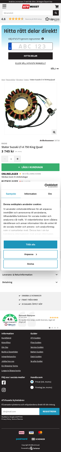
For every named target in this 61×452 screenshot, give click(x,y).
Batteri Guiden (36, 351)
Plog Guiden (35, 342)
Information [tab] (30, 194)
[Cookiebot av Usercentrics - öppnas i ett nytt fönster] (45, 185)
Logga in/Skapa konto (11, 370)
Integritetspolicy (8, 356)
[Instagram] (15, 390)
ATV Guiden (35, 338)
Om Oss (4, 347)
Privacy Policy (6, 419)
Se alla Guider (36, 361)
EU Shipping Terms (9, 365)
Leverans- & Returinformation (17, 274)
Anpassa (28, 254)
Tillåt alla (30, 244)
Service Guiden (37, 347)
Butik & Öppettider (9, 351)
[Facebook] (15, 382)
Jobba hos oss (7, 361)
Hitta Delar (30, 55)
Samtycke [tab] (11, 194)
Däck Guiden (36, 356)
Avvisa (30, 264)
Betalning (7, 282)
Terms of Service (17, 419)
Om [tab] (50, 194)
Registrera (49, 411)
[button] (30, 19)
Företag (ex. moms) (43, 387)
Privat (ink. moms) (43, 381)
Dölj (53, 68)
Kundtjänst (6, 338)
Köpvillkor (6, 342)
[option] (30, 108)
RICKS (4, 143)
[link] (30, 320)
